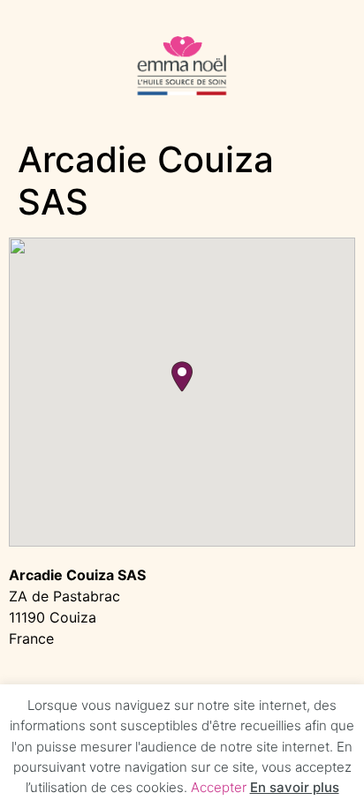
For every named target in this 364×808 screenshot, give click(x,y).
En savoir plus (294, 787)
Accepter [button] (218, 787)
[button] (182, 376)
